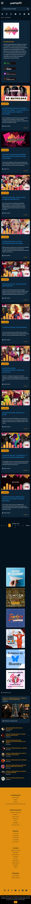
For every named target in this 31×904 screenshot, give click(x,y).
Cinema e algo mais (15, 850)
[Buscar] (27, 9)
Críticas (15, 831)
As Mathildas (15, 816)
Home (2, 17)
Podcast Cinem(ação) (15, 812)
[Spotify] (24, 14)
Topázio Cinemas (15, 877)
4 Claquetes (15, 839)
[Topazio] (15, 618)
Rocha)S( (15, 858)
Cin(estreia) (15, 852)
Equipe (15, 799)
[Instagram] (2, 14)
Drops (15, 820)
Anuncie (16, 801)
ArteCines (15, 865)
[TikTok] (20, 14)
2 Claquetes (15, 835)
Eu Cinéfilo (15, 856)
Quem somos (15, 797)
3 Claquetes (15, 837)
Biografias (15, 818)
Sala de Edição (15, 875)
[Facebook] (7, 14)
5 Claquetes (15, 842)
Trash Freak (15, 861)
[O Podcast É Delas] (15, 679)
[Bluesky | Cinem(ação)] (15, 659)
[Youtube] (29, 14)
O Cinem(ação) (15, 795)
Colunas (16, 848)
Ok (15, 902)
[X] (11, 14)
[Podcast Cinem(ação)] (15, 638)
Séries (15, 867)
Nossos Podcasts (15, 810)
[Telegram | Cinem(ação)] (15, 577)
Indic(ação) (15, 823)
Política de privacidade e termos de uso (16, 804)
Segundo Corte (15, 825)
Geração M (15, 814)
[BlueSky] (15, 14)
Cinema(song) (15, 854)
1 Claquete (15, 833)
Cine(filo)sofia (15, 863)
